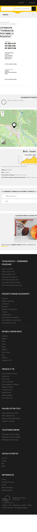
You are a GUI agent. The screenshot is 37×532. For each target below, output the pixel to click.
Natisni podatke (7, 395)
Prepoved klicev (7, 490)
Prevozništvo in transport (10, 317)
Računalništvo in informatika (11, 320)
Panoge (4, 505)
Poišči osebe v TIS (8, 272)
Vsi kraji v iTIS (6, 360)
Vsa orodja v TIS (7, 398)
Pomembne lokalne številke (11, 282)
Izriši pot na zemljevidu (8, 58)
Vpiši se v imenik (7, 269)
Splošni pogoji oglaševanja (11, 418)
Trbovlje (4, 358)
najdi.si (4, 461)
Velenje (4, 349)
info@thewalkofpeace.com (13, 79)
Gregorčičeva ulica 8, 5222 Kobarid (9, 54)
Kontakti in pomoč (8, 482)
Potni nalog (5, 379)
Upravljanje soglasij (20, 508)
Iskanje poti (5, 376)
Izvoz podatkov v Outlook (10, 384)
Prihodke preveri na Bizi (20, 175)
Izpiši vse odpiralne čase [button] (11, 73)
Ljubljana (5, 336)
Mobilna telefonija (8, 301)
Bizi (3, 463)
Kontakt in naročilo (8, 421)
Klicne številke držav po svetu (12, 285)
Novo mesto (6, 352)
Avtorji (4, 485)
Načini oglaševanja (8, 416)
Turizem (4, 312)
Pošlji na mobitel (7, 387)
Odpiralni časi (6, 392)
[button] (5, 3)
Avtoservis (5, 304)
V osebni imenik (7, 390)
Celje (3, 341)
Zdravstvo (5, 306)
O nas (4, 479)
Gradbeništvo (6, 315)
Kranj (3, 344)
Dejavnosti (16, 505)
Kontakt (23, 505)
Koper (4, 347)
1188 (3, 466)
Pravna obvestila (7, 487)
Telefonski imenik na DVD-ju (11, 437)
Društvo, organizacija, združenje (8, 23)
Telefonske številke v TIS (10, 280)
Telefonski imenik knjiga (10, 440)
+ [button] (2, 112)
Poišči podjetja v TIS (8, 274)
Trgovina (5, 298)
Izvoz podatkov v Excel (9, 373)
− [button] (2, 115)
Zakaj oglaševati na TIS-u (10, 413)
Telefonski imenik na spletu (11, 434)
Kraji (10, 505)
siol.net (4, 458)
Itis (1, 22)
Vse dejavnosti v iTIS (9, 323)
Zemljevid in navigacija (9, 277)
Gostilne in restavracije (9, 309)
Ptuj (3, 355)
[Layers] (3, 142)
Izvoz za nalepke (7, 382)
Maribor (4, 339)
